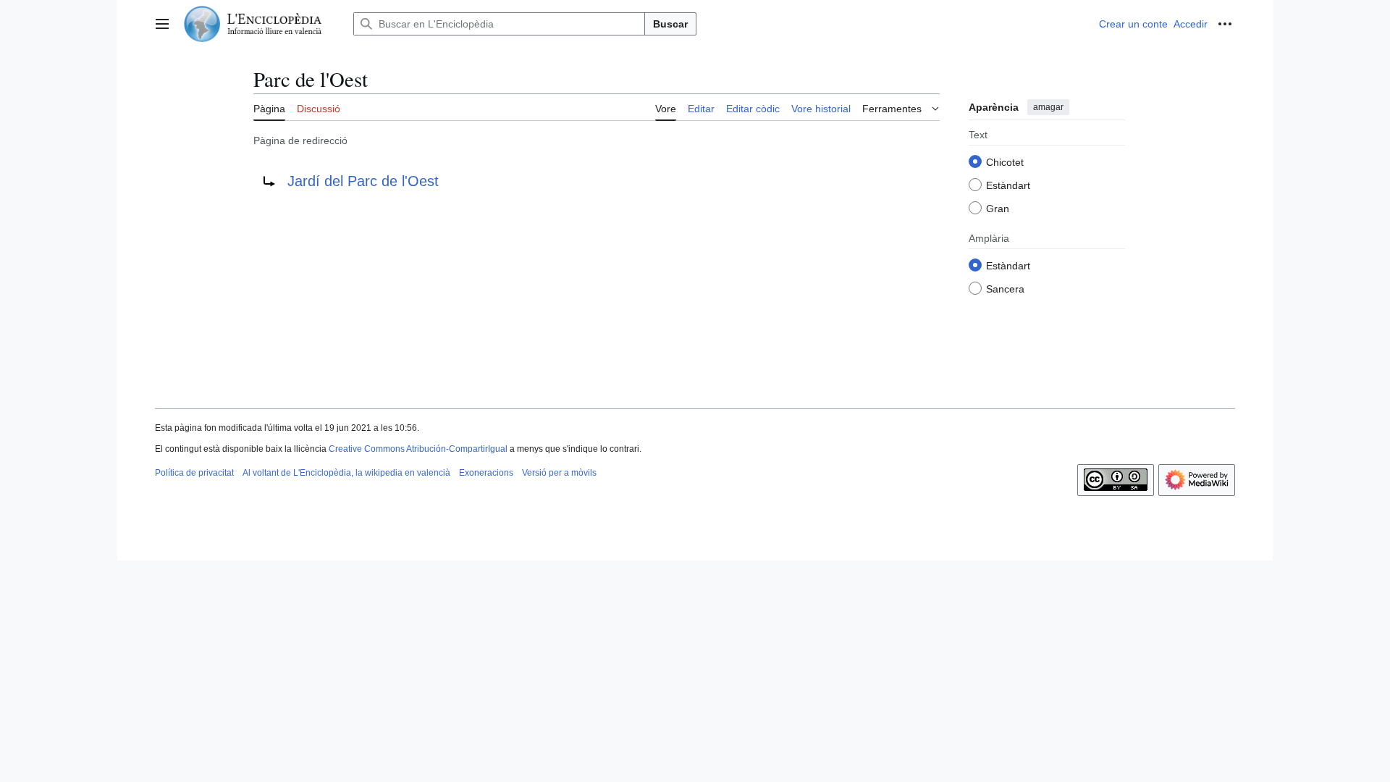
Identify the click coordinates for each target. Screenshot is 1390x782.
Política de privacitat (194, 473)
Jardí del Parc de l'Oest (363, 181)
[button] (162, 23)
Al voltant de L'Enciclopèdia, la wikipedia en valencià (346, 473)
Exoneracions (486, 473)
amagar (1048, 107)
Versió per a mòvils (559, 473)
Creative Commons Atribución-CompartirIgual (418, 449)
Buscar (670, 24)
